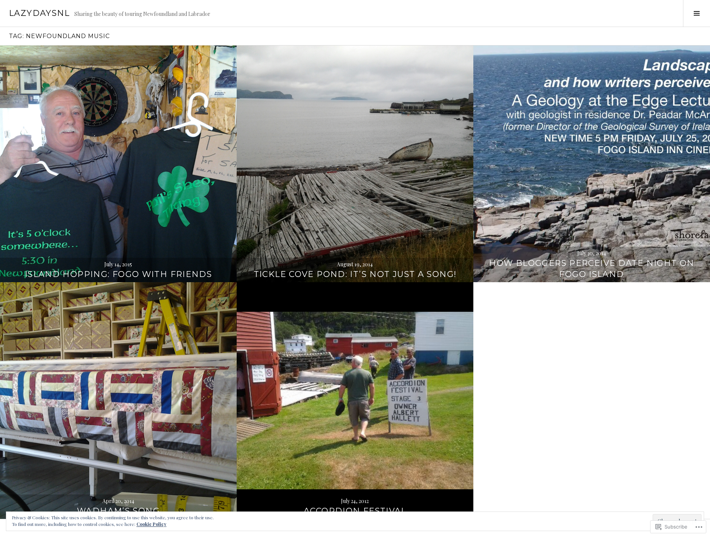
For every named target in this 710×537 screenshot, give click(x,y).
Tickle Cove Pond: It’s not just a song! (355, 274)
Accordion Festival (355, 511)
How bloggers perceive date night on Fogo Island (591, 268)
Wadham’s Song (118, 511)
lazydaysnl (39, 13)
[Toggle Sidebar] (696, 13)
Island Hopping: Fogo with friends (118, 274)
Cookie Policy (151, 524)
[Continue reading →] (118, 163)
